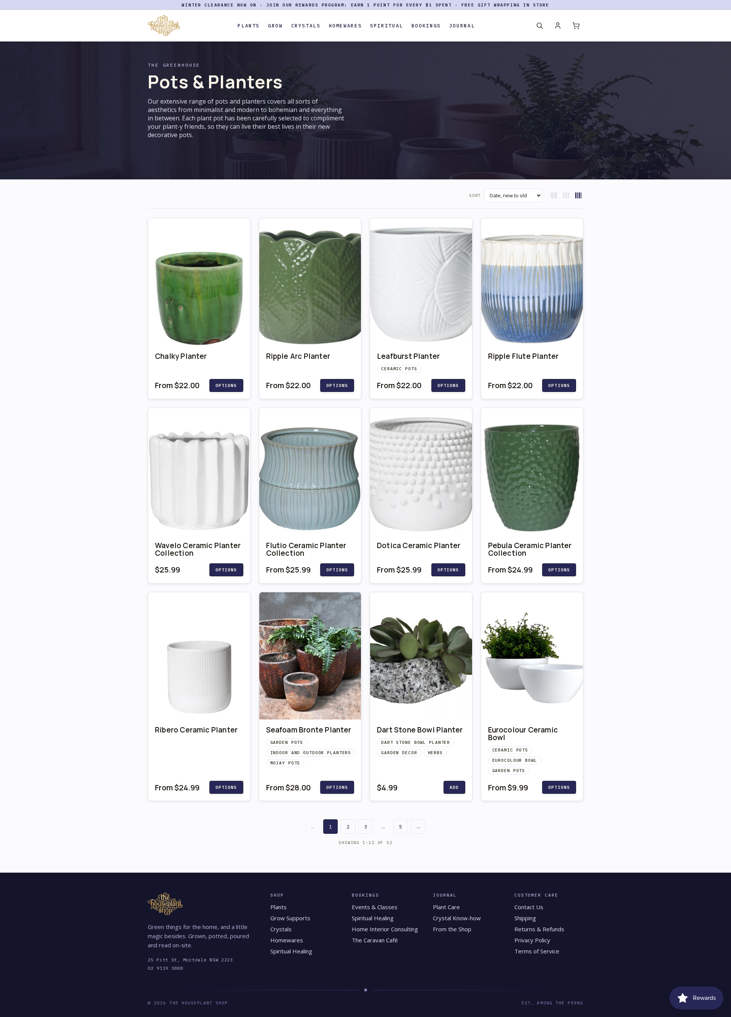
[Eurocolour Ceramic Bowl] (532, 656)
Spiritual (386, 25)
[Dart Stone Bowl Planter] (421, 656)
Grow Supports (290, 918)
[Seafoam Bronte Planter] (310, 656)
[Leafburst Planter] (421, 281)
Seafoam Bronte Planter (308, 730)
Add (454, 787)
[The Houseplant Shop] (164, 25)
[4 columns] (578, 195)
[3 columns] (566, 195)
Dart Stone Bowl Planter (420, 730)
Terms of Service (536, 951)
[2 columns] (554, 195)
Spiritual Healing (291, 951)
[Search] (539, 25)
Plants (249, 25)
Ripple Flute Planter (523, 356)
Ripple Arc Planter (298, 356)
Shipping (525, 918)
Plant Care (446, 907)
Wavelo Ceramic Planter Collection (198, 549)
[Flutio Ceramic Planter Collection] (310, 471)
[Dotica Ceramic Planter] (421, 471)
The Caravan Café (375, 940)
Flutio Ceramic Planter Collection (306, 549)
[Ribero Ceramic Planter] (199, 656)
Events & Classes (374, 907)
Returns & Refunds (539, 929)
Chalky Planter (181, 356)
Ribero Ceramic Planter (196, 730)
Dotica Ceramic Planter (418, 545)
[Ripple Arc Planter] (310, 281)
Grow (275, 25)
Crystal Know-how (457, 918)
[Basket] (576, 25)
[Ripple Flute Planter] (532, 281)
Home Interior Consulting (385, 929)
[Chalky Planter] (199, 281)
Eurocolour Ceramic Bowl (523, 733)
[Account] (558, 25)
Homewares (345, 25)
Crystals (306, 25)
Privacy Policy (532, 940)
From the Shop (452, 929)
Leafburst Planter (408, 356)
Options (226, 385)
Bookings (426, 25)
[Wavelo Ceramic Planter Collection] (199, 471)
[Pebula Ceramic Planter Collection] (532, 471)
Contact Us (528, 907)
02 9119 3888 (165, 968)
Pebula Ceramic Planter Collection (530, 549)
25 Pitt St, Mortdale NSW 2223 (190, 960)
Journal (462, 25)
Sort (475, 195)
